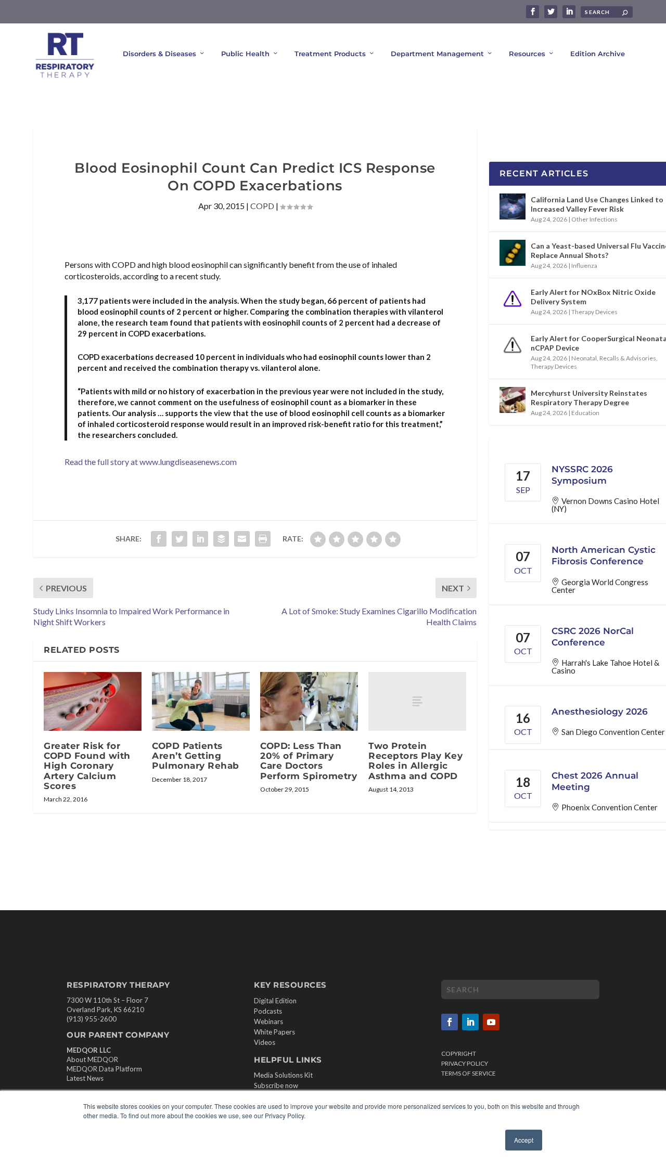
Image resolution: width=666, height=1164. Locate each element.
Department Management (437, 53)
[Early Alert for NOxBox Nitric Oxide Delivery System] (512, 299)
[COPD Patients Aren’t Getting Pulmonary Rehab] (201, 701)
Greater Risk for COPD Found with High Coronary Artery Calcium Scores (87, 766)
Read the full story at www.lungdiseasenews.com (151, 462)
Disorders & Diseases (159, 53)
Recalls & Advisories (627, 358)
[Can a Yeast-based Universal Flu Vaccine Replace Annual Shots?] (512, 253)
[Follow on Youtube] (491, 1022)
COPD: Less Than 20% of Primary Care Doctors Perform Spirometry (308, 761)
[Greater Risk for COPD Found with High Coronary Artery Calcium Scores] (93, 701)
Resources (527, 53)
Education (585, 413)
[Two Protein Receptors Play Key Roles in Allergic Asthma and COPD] (417, 701)
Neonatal (584, 358)
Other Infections (594, 219)
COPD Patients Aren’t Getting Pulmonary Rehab (195, 756)
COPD (262, 206)
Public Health (245, 53)
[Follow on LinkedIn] (470, 1022)
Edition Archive (597, 53)
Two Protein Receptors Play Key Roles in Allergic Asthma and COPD (415, 761)
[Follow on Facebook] (449, 1022)
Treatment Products (330, 53)
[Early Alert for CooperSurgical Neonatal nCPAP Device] (512, 345)
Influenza (584, 265)
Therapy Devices (594, 312)
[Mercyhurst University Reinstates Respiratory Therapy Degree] (512, 400)
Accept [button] (523, 1139)
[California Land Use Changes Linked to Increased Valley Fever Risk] (512, 206)
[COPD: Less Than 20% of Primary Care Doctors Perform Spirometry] (309, 701)
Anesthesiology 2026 (600, 711)
